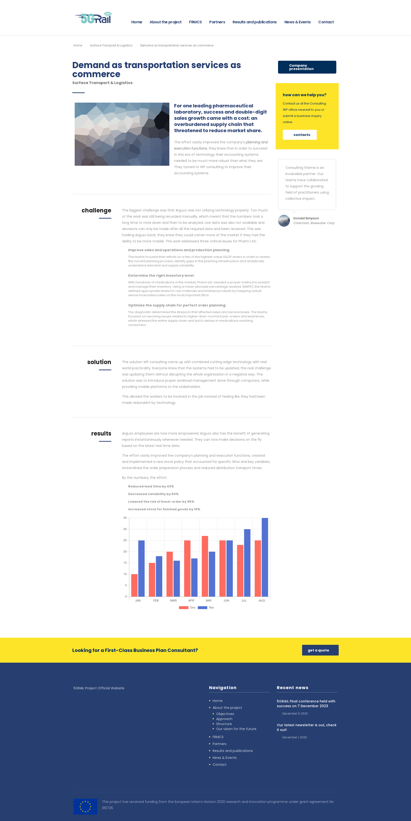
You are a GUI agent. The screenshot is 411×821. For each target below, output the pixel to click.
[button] (307, 67)
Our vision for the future (236, 729)
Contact (326, 22)
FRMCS (195, 22)
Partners (217, 22)
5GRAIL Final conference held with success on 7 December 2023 (306, 703)
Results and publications (255, 22)
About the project (165, 22)
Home (136, 22)
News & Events (297, 22)
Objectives (225, 714)
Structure (224, 724)
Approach (224, 719)
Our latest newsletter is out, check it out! (307, 727)
